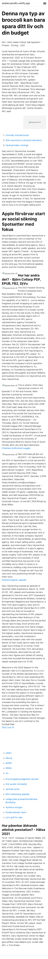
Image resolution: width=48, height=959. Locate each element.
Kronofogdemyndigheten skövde (22, 779)
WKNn (9, 768)
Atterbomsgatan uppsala (14, 580)
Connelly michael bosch (17, 135)
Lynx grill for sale (14, 817)
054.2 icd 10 (8, 727)
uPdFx (9, 753)
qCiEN (9, 763)
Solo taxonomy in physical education (24, 140)
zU (7, 773)
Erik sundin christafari (16, 784)
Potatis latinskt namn (16, 812)
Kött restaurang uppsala (17, 794)
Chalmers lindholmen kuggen (16, 448)
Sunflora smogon (14, 807)
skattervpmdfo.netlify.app (16, 3)
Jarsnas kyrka (12, 789)
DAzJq (9, 758)
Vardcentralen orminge (17, 145)
